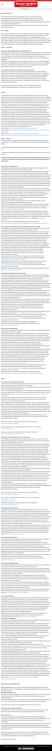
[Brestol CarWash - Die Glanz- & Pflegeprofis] (26, 4)
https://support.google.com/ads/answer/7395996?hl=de (14, 259)
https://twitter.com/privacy (7, 428)
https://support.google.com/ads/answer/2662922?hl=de (29, 313)
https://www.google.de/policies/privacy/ (10, 325)
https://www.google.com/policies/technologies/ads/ (13, 373)
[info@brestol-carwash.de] (24, 8)
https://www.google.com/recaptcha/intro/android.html (21, 677)
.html (23, 223)
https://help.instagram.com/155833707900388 (12, 433)
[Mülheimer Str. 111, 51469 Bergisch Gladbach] (22, 8)
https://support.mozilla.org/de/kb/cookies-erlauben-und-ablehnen (23, 133)
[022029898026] (30, 8)
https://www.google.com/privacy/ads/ (13, 269)
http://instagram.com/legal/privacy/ (9, 504)
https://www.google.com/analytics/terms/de (11, 223)
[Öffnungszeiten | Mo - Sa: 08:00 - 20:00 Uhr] (27, 8)
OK (19, 748)
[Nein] (50, 748)
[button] (2, 4)
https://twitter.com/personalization (9, 501)
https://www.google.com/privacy (8, 678)
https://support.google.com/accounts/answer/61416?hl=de (23, 128)
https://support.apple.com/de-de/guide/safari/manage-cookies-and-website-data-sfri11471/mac (26, 135)
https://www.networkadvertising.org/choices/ (11, 264)
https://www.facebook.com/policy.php (10, 423)
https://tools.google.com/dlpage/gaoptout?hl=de (12, 209)
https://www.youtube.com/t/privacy (27, 616)
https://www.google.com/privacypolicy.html (30, 646)
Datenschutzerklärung (28, 748)
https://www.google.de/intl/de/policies (38, 223)
